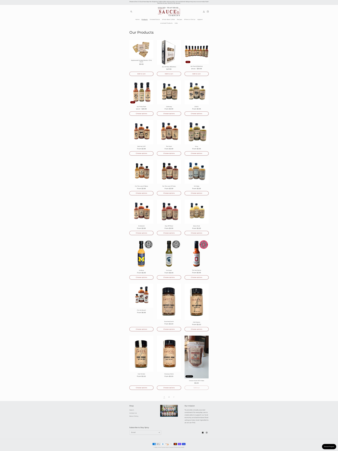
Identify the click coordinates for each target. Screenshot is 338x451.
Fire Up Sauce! (141, 310)
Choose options (141, 113)
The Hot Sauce (196, 270)
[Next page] (174, 397)
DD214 (197, 106)
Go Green (169, 270)
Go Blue (141, 270)
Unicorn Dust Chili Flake (196, 380)
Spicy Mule (196, 226)
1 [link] (164, 397)
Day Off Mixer (169, 226)
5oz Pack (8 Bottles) (197, 66)
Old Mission (196, 322)
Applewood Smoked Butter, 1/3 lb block (141, 61)
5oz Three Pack (141, 106)
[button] (131, 12)
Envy (196, 146)
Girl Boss (196, 186)
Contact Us (133, 413)
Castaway (169, 106)
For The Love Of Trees (169, 186)
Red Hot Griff (141, 146)
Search (131, 410)
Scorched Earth (169, 321)
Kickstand (141, 226)
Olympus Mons (169, 374)
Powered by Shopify (179, 447)
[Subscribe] (159, 432)
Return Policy (133, 416)
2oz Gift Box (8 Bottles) (169, 66)
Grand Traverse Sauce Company (166, 447)
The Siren (169, 146)
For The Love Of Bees (141, 186)
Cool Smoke (141, 374)
